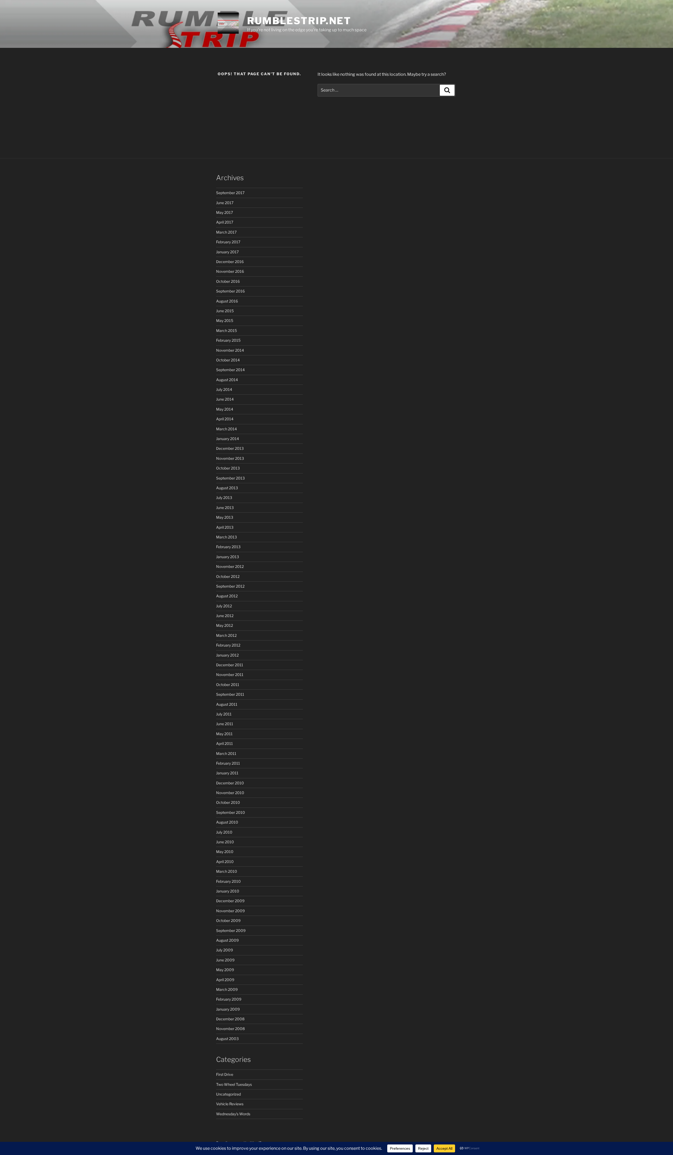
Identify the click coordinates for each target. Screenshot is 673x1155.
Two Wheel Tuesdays (234, 1084)
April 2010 (225, 861)
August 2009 (227, 940)
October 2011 (227, 684)
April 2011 (224, 743)
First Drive (224, 1074)
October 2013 (228, 468)
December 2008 (230, 1019)
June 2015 (225, 311)
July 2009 (224, 950)
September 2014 (230, 369)
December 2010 (230, 783)
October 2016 (228, 281)
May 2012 (224, 625)
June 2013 (225, 507)
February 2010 (228, 881)
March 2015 (226, 330)
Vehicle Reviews (229, 1104)
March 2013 (226, 537)
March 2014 (226, 429)
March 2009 (227, 989)
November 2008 (230, 1028)
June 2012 (224, 615)
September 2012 (230, 586)
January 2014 (227, 438)
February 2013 (228, 546)
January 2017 (227, 252)
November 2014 (230, 350)
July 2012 (224, 606)
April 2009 (225, 979)
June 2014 (225, 399)
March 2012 (226, 635)
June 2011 (224, 724)
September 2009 (231, 930)
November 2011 (229, 674)
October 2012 (227, 576)
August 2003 (227, 1038)
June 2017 (224, 202)
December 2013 (230, 448)
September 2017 (230, 192)
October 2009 (228, 920)
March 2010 (226, 871)
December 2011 (229, 665)
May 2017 (224, 212)
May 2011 (224, 734)
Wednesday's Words (233, 1114)
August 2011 (226, 704)
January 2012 (227, 655)
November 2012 (230, 566)
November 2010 (230, 792)
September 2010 (230, 812)
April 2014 (224, 419)
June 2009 (225, 960)
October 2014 (228, 360)
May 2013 (224, 517)
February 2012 (228, 645)
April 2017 (224, 222)
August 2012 (227, 596)
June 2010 (225, 842)
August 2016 (227, 301)
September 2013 (230, 478)
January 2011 (227, 773)
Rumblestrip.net (299, 21)
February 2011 (228, 763)
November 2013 (230, 458)
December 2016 (230, 261)
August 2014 (227, 379)
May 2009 (225, 969)
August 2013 (227, 488)
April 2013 (224, 527)
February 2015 (228, 340)
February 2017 (228, 242)
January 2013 (227, 556)
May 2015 (224, 320)
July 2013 (224, 497)
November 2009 (230, 911)
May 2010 (224, 851)
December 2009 (230, 901)
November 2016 (230, 271)
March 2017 (226, 232)
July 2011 (224, 714)
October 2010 (228, 802)
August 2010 (227, 822)
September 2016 (230, 291)
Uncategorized (228, 1094)
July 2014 (224, 389)
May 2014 (224, 409)
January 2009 (228, 1009)
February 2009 (228, 999)
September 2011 (230, 694)
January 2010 (227, 891)
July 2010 (224, 832)
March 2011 (226, 753)
